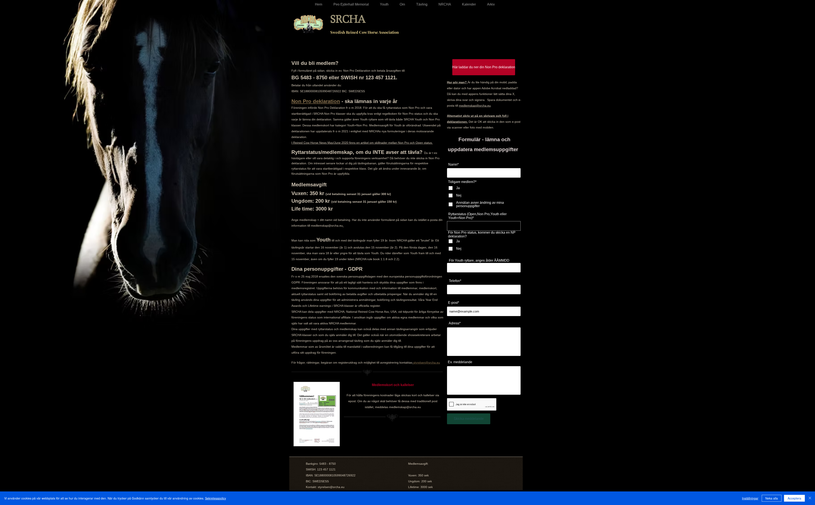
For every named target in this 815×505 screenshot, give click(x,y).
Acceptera (794, 498)
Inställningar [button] (750, 498)
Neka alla (771, 498)
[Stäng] (809, 498)
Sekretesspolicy (215, 498)
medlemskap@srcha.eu (327, 225)
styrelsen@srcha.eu (331, 487)
